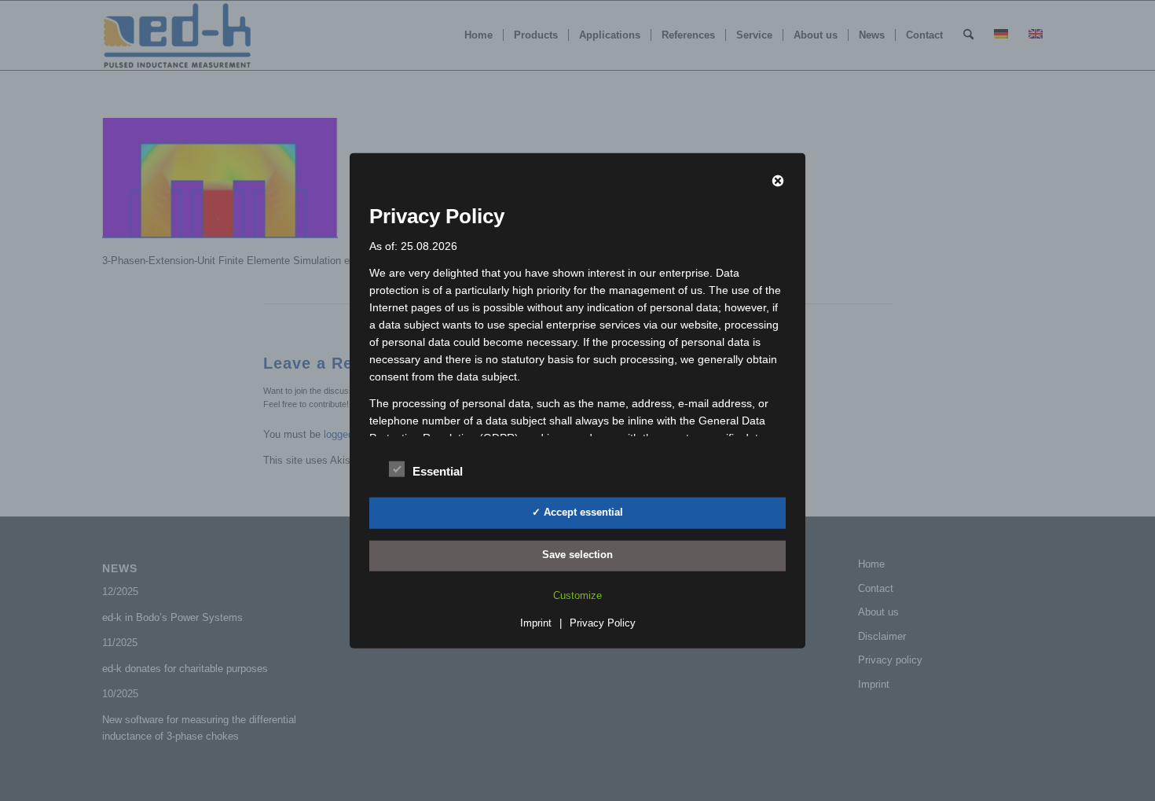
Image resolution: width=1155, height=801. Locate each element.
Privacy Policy (603, 623)
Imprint (536, 623)
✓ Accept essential (577, 512)
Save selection (577, 554)
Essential (437, 471)
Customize (577, 595)
